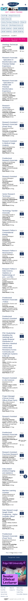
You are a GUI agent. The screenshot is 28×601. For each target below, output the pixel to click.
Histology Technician (10, 45)
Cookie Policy (20, 592)
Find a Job (3, 587)
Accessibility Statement (22, 594)
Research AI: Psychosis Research (10, 453)
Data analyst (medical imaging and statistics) (8, 471)
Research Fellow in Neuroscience (9, 252)
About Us (12, 587)
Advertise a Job (4, 596)
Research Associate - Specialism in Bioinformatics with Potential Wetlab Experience (9, 62)
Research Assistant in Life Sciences (9, 379)
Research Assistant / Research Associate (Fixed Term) (10, 124)
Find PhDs (3, 590)
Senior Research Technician (8, 195)
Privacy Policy (20, 590)
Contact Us (12, 590)
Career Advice (4, 592)
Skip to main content (6, 1)
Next (21, 552)
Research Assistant (9, 176)
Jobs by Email (4, 594)
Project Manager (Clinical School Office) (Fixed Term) (9, 398)
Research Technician (6, 107)
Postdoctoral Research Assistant (9, 317)
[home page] (13, 6)
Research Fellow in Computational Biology (9, 232)
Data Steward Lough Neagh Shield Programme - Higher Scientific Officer (10, 513)
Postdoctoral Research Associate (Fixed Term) (9, 536)
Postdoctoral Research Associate (9, 159)
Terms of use (20, 587)
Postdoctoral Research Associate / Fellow (9, 300)
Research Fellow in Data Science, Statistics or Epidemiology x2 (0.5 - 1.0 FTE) (9, 273)
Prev (7, 552)
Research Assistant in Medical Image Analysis (9, 143)
